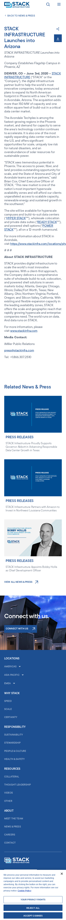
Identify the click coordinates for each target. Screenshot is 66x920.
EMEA (7, 683)
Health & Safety (14, 759)
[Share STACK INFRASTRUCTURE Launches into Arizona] (58, 29)
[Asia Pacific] (22, 675)
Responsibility (15, 727)
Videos (8, 793)
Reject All (33, 908)
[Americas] (19, 667)
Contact (10, 843)
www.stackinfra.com (23, 331)
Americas (10, 666)
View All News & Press (18, 582)
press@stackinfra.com (19, 350)
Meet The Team (13, 818)
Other (8, 801)
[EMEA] (14, 683)
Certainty (10, 717)
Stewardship (12, 743)
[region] (33, 895)
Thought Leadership (17, 785)
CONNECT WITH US (17, 628)
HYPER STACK (16, 218)
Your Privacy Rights (33, 899)
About (9, 811)
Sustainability (13, 735)
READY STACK (47, 222)
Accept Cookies (33, 916)
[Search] (48, 5)
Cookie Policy (24, 890)
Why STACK (12, 693)
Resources (12, 769)
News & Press (12, 826)
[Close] (62, 874)
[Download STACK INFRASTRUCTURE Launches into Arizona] (58, 38)
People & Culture (15, 751)
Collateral (11, 776)
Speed (8, 701)
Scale (8, 709)
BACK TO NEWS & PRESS (21, 16)
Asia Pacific (12, 675)
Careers (9, 835)
